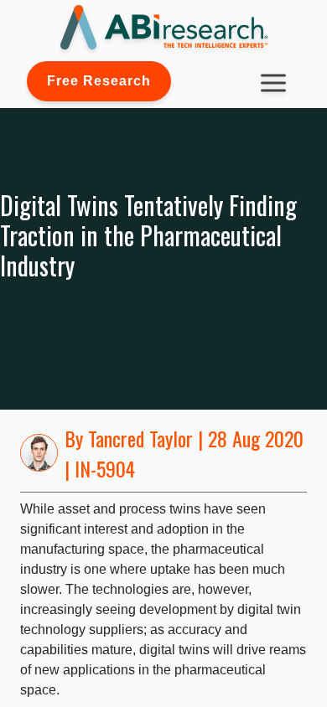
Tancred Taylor (140, 438)
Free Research (99, 81)
